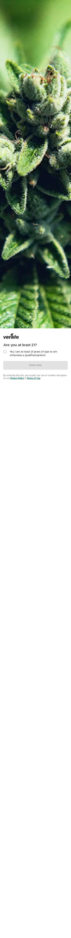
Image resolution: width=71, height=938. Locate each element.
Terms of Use (33, 378)
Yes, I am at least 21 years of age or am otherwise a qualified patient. (33, 353)
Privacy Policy (17, 378)
